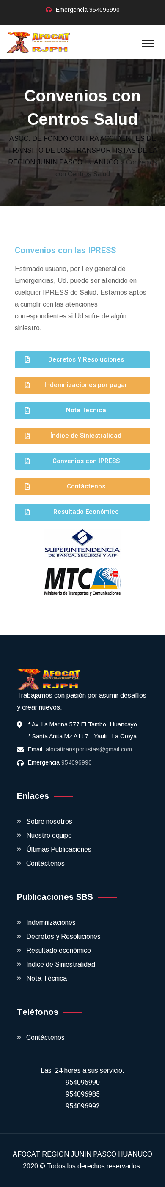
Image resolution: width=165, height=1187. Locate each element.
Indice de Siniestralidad (60, 964)
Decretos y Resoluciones (63, 936)
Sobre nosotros (49, 821)
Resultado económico (58, 950)
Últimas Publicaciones (58, 849)
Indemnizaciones (51, 922)
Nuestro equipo (49, 835)
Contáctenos (45, 863)
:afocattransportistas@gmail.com (88, 749)
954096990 (104, 9)
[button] (82, 359)
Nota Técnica (46, 978)
